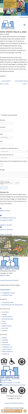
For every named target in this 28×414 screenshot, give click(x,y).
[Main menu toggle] (24, 25)
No (1, 166)
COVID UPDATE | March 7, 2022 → (21, 81)
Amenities (5, 312)
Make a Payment (7, 351)
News (4, 321)
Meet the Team (7, 326)
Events (4, 323)
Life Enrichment (7, 317)
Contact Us (5, 354)
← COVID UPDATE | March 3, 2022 (5, 81)
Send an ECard (7, 349)
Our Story (5, 328)
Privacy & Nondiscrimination (9, 280)
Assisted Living (7, 295)
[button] (6, 17)
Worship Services (7, 319)
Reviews (4, 330)
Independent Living (8, 293)
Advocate (5, 342)
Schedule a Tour (7, 347)
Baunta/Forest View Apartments (12, 305)
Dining (4, 314)
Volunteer (5, 340)
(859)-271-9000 (24, 17)
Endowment (6, 345)
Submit (4, 188)
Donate (4, 338)
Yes (2, 164)
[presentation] (10, 182)
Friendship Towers (8, 302)
